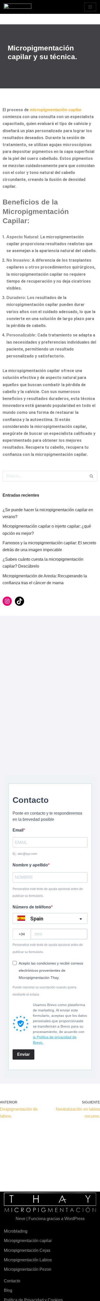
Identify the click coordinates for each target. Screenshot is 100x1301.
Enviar (23, 1054)
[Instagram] (7, 601)
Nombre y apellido (30, 865)
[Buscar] (91, 476)
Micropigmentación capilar (28, 1240)
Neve (20, 1218)
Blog (8, 1290)
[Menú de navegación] (90, 7)
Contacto (12, 1281)
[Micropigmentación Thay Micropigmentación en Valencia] (17, 7)
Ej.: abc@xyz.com (25, 854)
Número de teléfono (32, 907)
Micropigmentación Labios (28, 1260)
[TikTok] (19, 601)
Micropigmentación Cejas (27, 1250)
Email (18, 830)
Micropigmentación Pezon (27, 1269)
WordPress (74, 1218)
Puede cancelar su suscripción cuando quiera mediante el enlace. (44, 991)
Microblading (15, 1231)
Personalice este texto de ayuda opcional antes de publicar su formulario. (48, 892)
